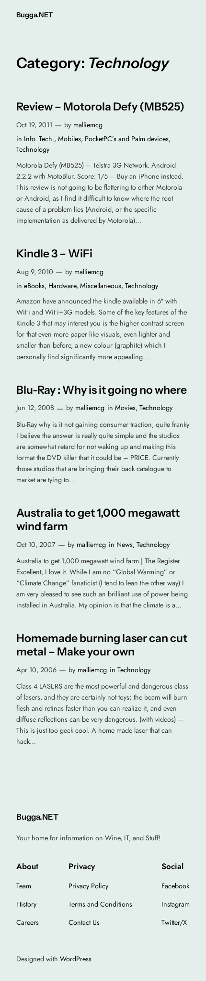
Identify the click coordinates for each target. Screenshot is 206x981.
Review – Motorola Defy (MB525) (100, 106)
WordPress (76, 959)
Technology (32, 149)
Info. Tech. (39, 139)
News (124, 544)
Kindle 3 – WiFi (54, 253)
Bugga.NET (34, 15)
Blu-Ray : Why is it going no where (101, 390)
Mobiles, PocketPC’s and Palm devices (113, 139)
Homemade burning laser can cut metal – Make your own (101, 645)
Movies (125, 407)
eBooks (34, 286)
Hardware (62, 286)
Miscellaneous (100, 286)
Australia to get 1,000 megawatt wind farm (98, 520)
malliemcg (88, 125)
